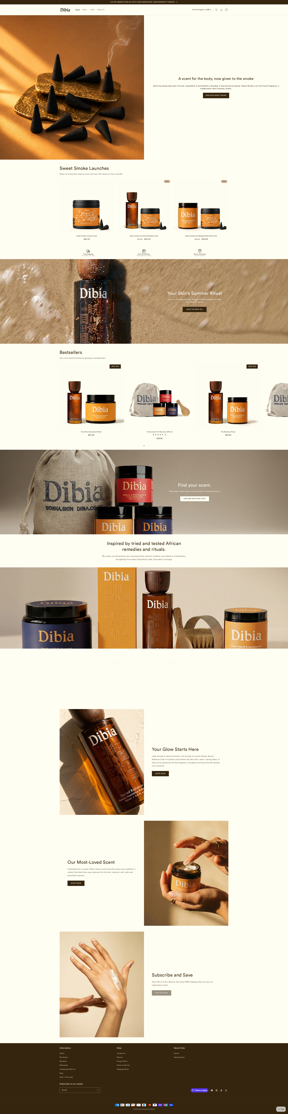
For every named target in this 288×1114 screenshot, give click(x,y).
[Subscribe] (97, 1090)
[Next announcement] (227, 2)
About (62, 1053)
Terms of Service (123, 1065)
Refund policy (179, 1057)
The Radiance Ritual (228, 432)
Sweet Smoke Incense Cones (86, 236)
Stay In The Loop (66, 1077)
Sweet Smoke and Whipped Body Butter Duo (201, 236)
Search (176, 1053)
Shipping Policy (123, 1069)
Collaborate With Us (67, 1069)
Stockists (63, 1061)
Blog (61, 1073)
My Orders (64, 1057)
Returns (120, 1057)
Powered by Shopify (148, 1109)
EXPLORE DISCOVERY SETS (194, 498)
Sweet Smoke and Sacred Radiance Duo (144, 236)
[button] (85, 9)
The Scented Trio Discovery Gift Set (159, 432)
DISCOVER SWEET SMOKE (216, 95)
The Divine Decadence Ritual (91, 432)
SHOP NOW (160, 773)
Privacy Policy (122, 1061)
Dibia (140, 1109)
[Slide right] (148, 445)
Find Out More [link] (161, 993)
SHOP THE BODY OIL (194, 309)
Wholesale (64, 1065)
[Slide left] (139, 445)
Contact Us (121, 1053)
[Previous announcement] (60, 2)
